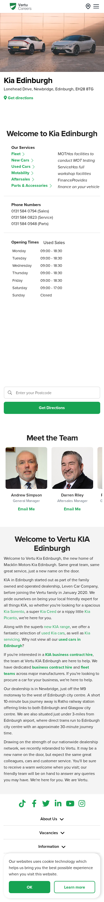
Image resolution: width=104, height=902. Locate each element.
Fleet (16, 154)
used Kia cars (53, 633)
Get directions (20, 98)
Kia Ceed (48, 611)
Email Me (26, 509)
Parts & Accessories (30, 185)
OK (29, 887)
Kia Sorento (14, 611)
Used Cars (21, 166)
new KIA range (57, 626)
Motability (20, 173)
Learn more (74, 887)
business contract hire (52, 667)
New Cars (20, 160)
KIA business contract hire (69, 654)
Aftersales (21, 179)
